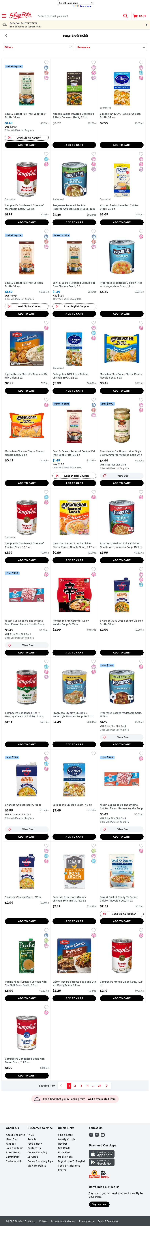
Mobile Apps (65, 1156)
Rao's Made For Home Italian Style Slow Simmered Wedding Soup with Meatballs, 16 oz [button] (121, 453)
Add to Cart (27, 145)
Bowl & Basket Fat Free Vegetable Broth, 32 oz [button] (25, 115)
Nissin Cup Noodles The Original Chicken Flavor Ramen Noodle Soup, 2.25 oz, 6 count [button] (121, 807)
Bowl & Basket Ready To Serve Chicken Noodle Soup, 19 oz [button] (118, 899)
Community (13, 1156)
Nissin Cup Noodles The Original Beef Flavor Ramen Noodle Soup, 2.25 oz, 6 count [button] (25, 622)
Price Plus (64, 1152)
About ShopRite (15, 1134)
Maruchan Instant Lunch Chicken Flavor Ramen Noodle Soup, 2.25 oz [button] (74, 545)
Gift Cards (64, 1148)
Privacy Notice (86, 1221)
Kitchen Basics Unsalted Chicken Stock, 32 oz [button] (119, 207)
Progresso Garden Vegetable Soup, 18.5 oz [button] (121, 715)
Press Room (13, 1152)
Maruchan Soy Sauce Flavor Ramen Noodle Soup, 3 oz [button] (121, 376)
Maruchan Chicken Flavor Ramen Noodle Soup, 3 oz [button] (24, 453)
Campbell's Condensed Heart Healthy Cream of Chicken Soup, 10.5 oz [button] (24, 715)
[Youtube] (103, 1136)
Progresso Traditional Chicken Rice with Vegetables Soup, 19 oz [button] (121, 284)
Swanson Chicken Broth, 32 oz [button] (23, 897)
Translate (85, 6)
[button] (125, 16)
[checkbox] (46, 62)
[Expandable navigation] (3, 16)
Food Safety (34, 1143)
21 (99, 1085)
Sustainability (14, 1161)
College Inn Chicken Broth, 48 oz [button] (72, 805)
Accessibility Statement (63, 1221)
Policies (43, 1221)
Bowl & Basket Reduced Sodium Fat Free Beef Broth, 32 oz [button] (73, 453)
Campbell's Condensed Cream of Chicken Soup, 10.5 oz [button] (24, 545)
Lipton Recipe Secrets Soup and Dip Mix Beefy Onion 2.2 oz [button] (74, 983)
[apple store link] (102, 1157)
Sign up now (99, 1204)
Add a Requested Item (101, 1099)
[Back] (6, 35)
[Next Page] (107, 1086)
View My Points (36, 1165)
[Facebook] (91, 1136)
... (93, 1085)
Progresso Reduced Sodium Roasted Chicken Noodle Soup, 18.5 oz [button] (73, 207)
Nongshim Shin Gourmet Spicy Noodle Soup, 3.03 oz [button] (70, 622)
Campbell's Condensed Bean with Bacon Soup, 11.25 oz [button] (25, 1060)
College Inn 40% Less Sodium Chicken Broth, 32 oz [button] (70, 376)
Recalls (31, 1139)
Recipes (63, 1143)
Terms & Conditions (108, 1221)
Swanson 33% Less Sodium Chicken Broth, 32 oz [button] (121, 622)
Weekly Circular (67, 1139)
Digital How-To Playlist (71, 1161)
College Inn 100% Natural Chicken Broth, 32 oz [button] (120, 115)
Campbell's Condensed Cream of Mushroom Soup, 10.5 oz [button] (24, 207)
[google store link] (102, 1165)
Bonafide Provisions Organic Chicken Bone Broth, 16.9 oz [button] (69, 899)
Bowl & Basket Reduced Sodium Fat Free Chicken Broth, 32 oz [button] (73, 284)
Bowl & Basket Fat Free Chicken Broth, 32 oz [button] (24, 284)
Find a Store (65, 1134)
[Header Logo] (19, 16)
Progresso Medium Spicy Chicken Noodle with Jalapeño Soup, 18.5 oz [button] (121, 545)
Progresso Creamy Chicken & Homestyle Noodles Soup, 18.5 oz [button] (72, 715)
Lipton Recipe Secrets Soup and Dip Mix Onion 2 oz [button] (26, 376)
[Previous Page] (61, 1086)
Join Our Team (14, 1148)
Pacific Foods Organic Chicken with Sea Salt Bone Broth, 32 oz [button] (26, 983)
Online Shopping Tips (40, 1161)
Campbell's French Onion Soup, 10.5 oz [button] (121, 983)
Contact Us (34, 1148)
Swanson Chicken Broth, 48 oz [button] (23, 805)
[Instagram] (97, 1136)
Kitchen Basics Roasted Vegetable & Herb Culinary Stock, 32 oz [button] (73, 115)
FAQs (30, 1134)
